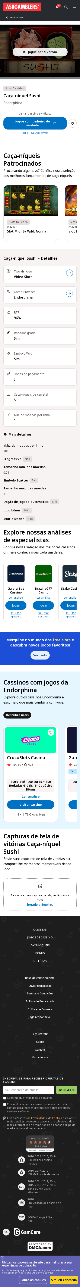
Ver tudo (40, 655)
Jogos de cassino (40, 937)
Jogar (16, 605)
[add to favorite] (51, 732)
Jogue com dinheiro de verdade (32, 123)
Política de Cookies (40, 1009)
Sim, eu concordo (64, 1280)
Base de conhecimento (40, 978)
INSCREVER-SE (66, 1089)
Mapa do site (40, 1057)
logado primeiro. (40, 905)
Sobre (40, 1042)
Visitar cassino (31, 805)
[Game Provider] (69, 293)
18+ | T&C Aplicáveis (35, 133)
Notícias (40, 961)
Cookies (57, 1118)
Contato (40, 1049)
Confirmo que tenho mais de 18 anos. (30, 1098)
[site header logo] (22, 7)
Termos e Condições (40, 993)
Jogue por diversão (42, 52)
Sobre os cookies (33, 1280)
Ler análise (16, 597)
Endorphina (23, 297)
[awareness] (27, 1232)
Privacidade (38, 1118)
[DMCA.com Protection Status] (40, 1246)
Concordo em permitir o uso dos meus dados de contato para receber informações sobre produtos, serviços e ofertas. (38, 1107)
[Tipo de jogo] (69, 272)
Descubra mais (17, 715)
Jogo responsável (40, 1017)
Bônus (40, 953)
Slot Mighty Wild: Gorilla (26, 231)
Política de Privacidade (40, 1001)
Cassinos (40, 929)
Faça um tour (40, 1034)
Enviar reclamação (40, 985)
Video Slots (23, 276)
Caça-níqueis (40, 945)
